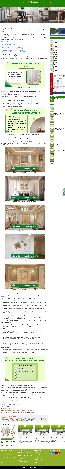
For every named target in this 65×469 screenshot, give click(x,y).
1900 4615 (22, 458)
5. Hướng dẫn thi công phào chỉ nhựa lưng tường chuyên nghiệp (14, 50)
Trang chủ (20, 2)
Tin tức (41, 2)
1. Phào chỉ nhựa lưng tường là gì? (8, 44)
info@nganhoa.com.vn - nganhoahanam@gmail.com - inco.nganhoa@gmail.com (22, 461)
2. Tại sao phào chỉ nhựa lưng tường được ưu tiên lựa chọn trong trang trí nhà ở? (17, 46)
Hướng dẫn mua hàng (38, 457)
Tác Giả (36, 464)
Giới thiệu (24, 2)
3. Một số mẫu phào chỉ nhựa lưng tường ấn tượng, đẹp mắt (13, 47)
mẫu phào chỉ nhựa (11, 37)
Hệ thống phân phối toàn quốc (39, 452)
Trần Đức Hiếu (12, 416)
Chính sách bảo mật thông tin (39, 454)
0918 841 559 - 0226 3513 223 (25, 457)
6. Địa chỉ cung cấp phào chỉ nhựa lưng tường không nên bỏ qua (14, 51)
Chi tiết (56, 46)
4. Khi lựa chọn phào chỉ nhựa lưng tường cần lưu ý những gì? (13, 48)
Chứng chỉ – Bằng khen (38, 459)
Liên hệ (45, 2)
